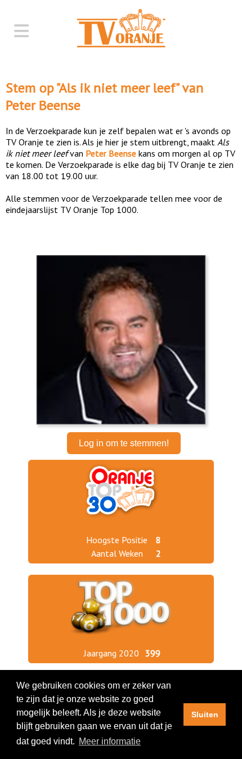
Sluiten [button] (204, 714)
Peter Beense (43, 105)
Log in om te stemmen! (124, 443)
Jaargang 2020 (111, 653)
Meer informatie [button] (110, 741)
